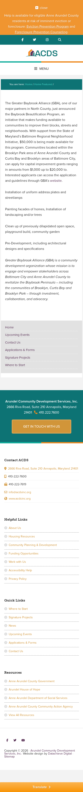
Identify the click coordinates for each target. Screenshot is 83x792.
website (56, 181)
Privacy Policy (18, 579)
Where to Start (15, 365)
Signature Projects (17, 357)
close (44, 8)
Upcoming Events (17, 335)
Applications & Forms (20, 350)
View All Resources (21, 715)
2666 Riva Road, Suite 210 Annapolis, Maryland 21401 (43, 468)
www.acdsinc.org (20, 498)
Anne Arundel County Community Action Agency (41, 706)
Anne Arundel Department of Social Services (38, 698)
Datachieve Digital (60, 753)
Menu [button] (44, 69)
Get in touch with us (41, 426)
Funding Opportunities (24, 553)
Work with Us (17, 562)
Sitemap (9, 756)
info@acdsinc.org (20, 492)
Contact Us (12, 342)
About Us (15, 528)
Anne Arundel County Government (31, 681)
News (12, 625)
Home (9, 327)
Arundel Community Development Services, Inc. (41, 53)
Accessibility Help (20, 570)
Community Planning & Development (33, 545)
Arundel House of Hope (24, 689)
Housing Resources (22, 536)
